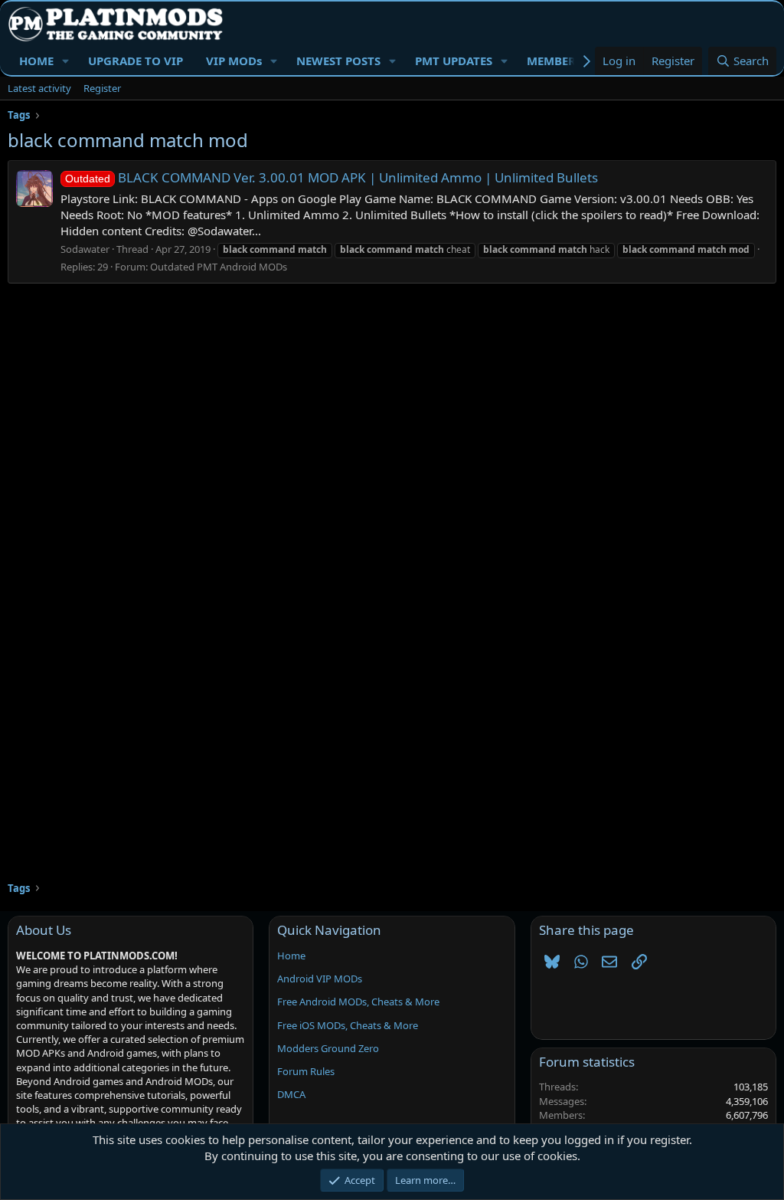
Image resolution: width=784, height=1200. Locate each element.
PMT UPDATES (453, 60)
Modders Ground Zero (328, 1048)
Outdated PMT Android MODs (218, 267)
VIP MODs (234, 60)
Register (102, 88)
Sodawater (84, 249)
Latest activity (39, 88)
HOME (36, 60)
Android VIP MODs (319, 978)
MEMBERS (554, 60)
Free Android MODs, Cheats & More (358, 1001)
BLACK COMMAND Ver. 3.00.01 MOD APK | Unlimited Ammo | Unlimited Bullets (331, 177)
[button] (66, 61)
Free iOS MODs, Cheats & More (347, 1025)
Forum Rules (306, 1071)
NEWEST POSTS (338, 60)
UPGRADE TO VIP (135, 60)
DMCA (291, 1094)
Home (291, 955)
